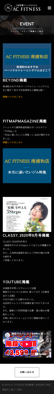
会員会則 (39, 384)
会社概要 (29, 384)
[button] (27, 32)
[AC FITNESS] (22, 7)
